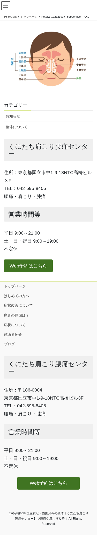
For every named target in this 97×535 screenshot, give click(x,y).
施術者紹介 (13, 334)
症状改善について (18, 305)
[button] (28, 265)
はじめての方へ (16, 296)
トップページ (15, 286)
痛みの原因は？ (16, 315)
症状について (16, 325)
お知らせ (13, 116)
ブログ (9, 344)
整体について (16, 127)
